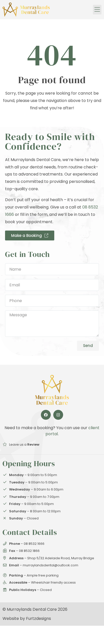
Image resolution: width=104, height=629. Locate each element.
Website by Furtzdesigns (27, 618)
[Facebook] (46, 415)
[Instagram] (58, 415)
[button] (97, 9)
